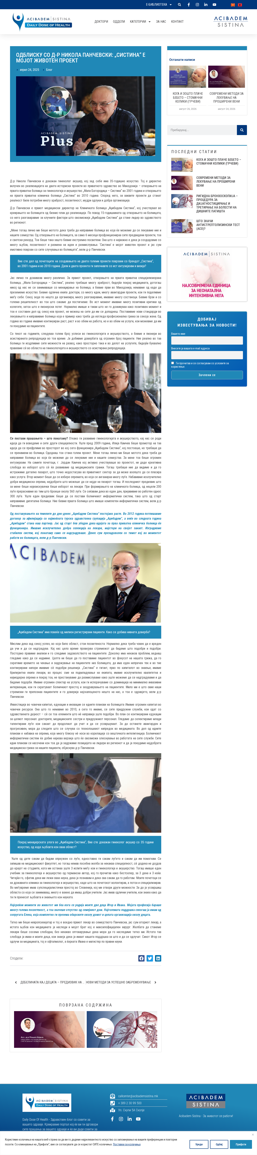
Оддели (119, 21)
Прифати (241, 1144)
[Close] (252, 1134)
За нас (161, 21)
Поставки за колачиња (127, 1144)
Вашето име (178, 334)
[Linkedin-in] (129, 1119)
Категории (138, 21)
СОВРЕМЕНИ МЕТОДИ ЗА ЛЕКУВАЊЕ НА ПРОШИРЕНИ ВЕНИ (227, 97)
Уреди (199, 1144)
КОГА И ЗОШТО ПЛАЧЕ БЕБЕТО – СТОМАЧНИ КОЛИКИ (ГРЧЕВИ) (188, 97)
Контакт (177, 21)
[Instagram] (121, 1119)
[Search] (242, 130)
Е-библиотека (156, 4)
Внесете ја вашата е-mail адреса (190, 348)
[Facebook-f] (112, 1119)
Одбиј (219, 1144)
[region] (128, 1143)
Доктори (101, 21)
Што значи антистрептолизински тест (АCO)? (218, 225)
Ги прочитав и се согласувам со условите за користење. (200, 365)
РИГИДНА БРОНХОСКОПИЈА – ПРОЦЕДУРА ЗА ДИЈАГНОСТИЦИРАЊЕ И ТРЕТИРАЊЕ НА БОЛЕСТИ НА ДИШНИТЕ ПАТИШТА (217, 203)
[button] (179, 5)
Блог (49, 70)
